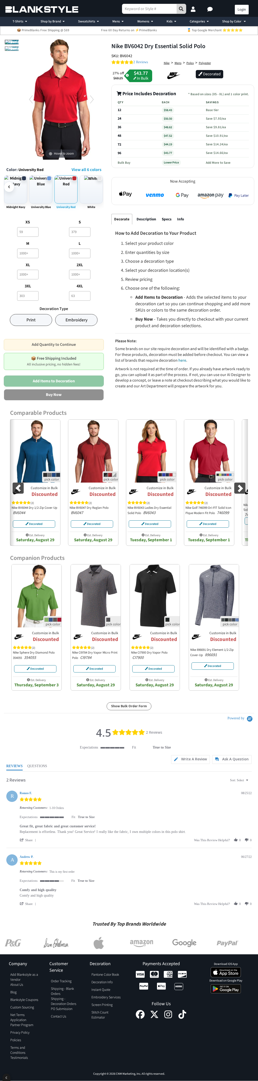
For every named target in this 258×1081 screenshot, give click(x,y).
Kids (170, 21)
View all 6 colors (86, 169)
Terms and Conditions (17, 1050)
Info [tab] (180, 219)
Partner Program (21, 1025)
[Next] (91, 99)
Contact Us (58, 1016)
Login (242, 9)
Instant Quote (100, 989)
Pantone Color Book (105, 974)
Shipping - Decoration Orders (63, 1001)
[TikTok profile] (182, 1017)
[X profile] (154, 1017)
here (182, 360)
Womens (143, 21)
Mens (116, 21)
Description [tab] (146, 219)
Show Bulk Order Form (129, 706)
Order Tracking (61, 981)
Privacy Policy (19, 1032)
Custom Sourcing (22, 1007)
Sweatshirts (86, 21)
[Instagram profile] (168, 1017)
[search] (181, 9)
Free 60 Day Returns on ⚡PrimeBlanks (129, 30)
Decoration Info (102, 982)
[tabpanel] (182, 310)
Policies (15, 1040)
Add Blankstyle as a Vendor (24, 977)
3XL (28, 286)
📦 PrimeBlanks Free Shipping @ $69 (43, 30)
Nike (167, 63)
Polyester (205, 63)
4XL (80, 286)
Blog (13, 992)
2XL (80, 265)
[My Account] (193, 9)
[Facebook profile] (140, 1017)
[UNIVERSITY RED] (13, 42)
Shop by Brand (51, 21)
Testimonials (19, 1057)
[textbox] (250, 782)
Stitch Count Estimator (99, 1015)
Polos (190, 63)
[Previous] (30, 99)
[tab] (190, 759)
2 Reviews (140, 62)
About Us (16, 984)
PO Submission (61, 1008)
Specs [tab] (167, 219)
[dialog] (6, 1077)
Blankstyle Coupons (24, 999)
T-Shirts (18, 21)
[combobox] (240, 780)
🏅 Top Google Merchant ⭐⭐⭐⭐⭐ (215, 30)
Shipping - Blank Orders (62, 991)
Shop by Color (232, 21)
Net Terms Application (18, 1017)
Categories (197, 21)
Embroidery (76, 320)
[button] (210, 9)
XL (28, 265)
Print (31, 320)
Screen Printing (102, 1004)
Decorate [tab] (122, 219)
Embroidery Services (106, 997)
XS (27, 222)
